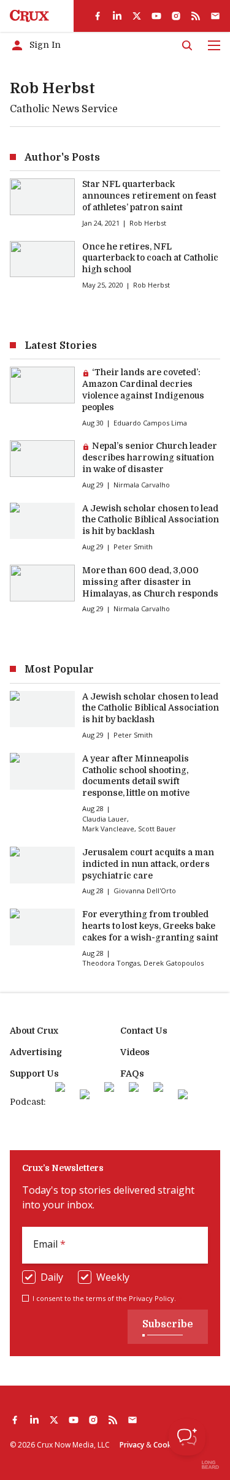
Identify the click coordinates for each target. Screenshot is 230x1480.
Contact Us (143, 1031)
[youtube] (156, 16)
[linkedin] (117, 16)
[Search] (187, 45)
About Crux (34, 1031)
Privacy (132, 1445)
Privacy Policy (151, 1298)
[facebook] (97, 16)
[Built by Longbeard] (210, 1464)
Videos (135, 1052)
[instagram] (176, 16)
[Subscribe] (215, 16)
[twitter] (137, 16)
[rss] (195, 16)
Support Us (34, 1073)
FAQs (132, 1073)
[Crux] (29, 16)
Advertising (36, 1052)
